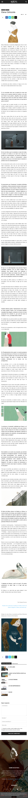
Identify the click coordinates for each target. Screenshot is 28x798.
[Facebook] (7, 789)
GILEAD (10, 692)
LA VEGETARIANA (12, 679)
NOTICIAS (7, 9)
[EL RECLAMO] (4, 668)
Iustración (3, 9)
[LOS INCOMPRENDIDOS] (4, 687)
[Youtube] (21, 789)
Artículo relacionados (6, 663)
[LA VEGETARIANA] (4, 681)
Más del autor (15, 663)
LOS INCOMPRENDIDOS (14, 685)
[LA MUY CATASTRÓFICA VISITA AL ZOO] (4, 675)
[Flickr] (10, 789)
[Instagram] (14, 789)
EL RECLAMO (11, 667)
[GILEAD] (4, 693)
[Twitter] (17, 789)
